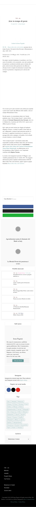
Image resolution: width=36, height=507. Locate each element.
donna (21, 406)
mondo (23, 414)
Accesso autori (7, 490)
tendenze (20, 427)
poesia (22, 420)
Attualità (6, 473)
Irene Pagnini (22, 24)
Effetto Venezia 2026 (18, 315)
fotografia (26, 409)
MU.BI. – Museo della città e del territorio (13, 47)
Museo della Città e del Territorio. (16, 163)
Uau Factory (7, 479)
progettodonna (17, 422)
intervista (14, 412)
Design (15, 406)
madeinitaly (11, 414)
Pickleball (10, 420)
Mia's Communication (29, 499)
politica (10, 422)
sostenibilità (24, 425)
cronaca (21, 404)
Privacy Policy (14, 502)
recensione (10, 425)
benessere (21, 401)
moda (17, 414)
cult (27, 404)
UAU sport (28, 273)
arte (9, 401)
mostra (9, 417)
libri (20, 412)
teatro (14, 427)
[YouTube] (18, 390)
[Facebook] (9, 390)
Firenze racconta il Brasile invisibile (21, 299)
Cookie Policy (21, 502)
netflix (21, 417)
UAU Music (20, 313)
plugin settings (23, 380)
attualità (14, 401)
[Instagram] (13, 390)
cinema (9, 404)
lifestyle (25, 412)
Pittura (17, 420)
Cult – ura (6, 468)
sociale (17, 425)
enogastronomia (12, 409)
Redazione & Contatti (9, 485)
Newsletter (6, 487)
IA (8, 412)
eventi (19, 409)
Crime (15, 404)
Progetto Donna (21, 273)
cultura (9, 406)
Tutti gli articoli (18, 360)
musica (15, 417)
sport (9, 427)
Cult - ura (18, 18)
